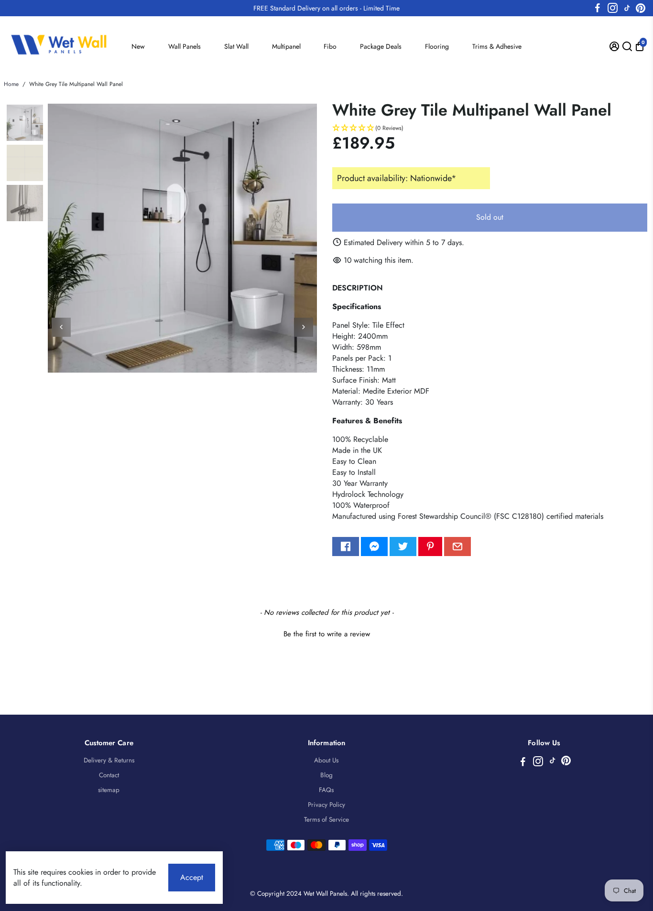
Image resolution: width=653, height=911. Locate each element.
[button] (489, 128)
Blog (326, 775)
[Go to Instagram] (613, 8)
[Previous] (61, 327)
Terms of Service (326, 819)
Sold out (489, 217)
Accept (191, 877)
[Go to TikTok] (627, 8)
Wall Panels (184, 46)
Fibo (330, 46)
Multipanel (286, 46)
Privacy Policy (326, 804)
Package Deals (381, 46)
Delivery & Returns (109, 760)
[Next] (303, 327)
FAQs (326, 789)
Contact (109, 775)
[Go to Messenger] (374, 546)
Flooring (437, 46)
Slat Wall (236, 46)
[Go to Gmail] (457, 546)
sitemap (109, 789)
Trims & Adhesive (497, 46)
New (138, 46)
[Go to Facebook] (597, 8)
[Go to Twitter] (403, 546)
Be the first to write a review (326, 634)
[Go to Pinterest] (640, 8)
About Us (326, 760)
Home (11, 84)
